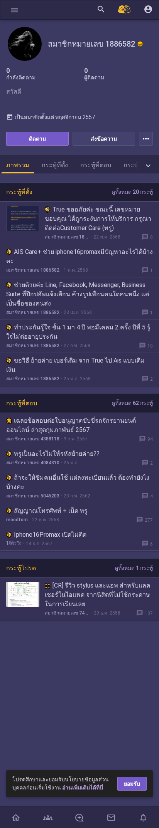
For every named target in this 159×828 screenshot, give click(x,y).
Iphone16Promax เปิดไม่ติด (50, 534)
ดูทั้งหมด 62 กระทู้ (132, 403)
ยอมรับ (132, 784)
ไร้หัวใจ (14, 543)
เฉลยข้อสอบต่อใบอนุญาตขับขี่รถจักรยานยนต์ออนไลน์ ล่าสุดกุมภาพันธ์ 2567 (71, 425)
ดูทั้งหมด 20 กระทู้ (132, 192)
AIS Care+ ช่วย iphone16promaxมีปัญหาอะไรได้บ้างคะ (79, 256)
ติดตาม (37, 139)
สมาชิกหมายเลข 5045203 (32, 496)
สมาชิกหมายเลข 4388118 (32, 439)
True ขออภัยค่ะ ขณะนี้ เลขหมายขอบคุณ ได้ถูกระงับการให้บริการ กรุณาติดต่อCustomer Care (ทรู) (98, 219)
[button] (14, 9)
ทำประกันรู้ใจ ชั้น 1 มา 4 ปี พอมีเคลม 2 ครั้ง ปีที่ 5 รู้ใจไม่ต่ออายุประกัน (78, 332)
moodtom (17, 519)
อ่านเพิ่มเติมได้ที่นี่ (82, 787)
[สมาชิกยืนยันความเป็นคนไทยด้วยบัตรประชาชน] (140, 44)
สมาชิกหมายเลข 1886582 (67, 237)
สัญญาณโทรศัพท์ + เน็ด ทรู (51, 510)
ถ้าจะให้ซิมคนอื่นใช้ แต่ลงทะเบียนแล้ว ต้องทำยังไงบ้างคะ (77, 482)
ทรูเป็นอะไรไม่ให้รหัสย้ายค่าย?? (57, 453)
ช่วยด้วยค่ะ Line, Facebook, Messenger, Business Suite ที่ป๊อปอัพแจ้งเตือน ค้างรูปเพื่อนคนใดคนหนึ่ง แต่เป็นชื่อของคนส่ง (77, 294)
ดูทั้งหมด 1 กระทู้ (134, 568)
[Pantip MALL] (124, 9)
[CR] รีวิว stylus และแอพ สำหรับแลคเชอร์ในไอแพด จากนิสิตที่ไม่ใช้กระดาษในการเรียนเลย (98, 595)
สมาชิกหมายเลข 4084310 (32, 462)
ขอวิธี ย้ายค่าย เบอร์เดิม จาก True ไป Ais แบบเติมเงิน (75, 365)
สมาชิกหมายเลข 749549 (67, 613)
